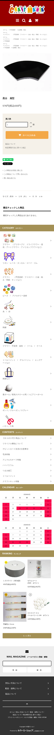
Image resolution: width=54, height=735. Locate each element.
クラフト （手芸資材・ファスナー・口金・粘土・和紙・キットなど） (26, 34)
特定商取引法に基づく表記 (15, 148)
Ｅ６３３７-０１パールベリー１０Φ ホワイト (38, 614)
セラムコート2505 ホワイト (33, 582)
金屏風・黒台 (22, 30)
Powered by (13, 730)
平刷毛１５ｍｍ (8, 624)
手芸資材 (12, 30)
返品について (10, 144)
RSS (39, 717)
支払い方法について (22, 712)
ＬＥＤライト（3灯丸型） (12, 581)
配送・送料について (36, 712)
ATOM (44, 717)
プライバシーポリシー (15, 717)
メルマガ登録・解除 (30, 717)
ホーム (5, 30)
